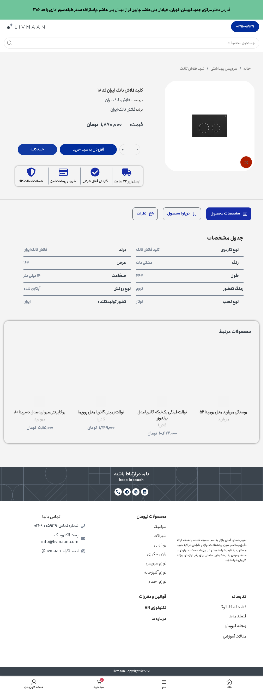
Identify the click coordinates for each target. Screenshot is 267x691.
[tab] (228, 213)
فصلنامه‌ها (237, 616)
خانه (247, 68)
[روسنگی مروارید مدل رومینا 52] (223, 368)
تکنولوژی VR (155, 608)
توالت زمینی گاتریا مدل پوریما (101, 412)
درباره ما (158, 619)
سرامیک (160, 526)
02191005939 (245, 26)
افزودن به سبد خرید (88, 149)
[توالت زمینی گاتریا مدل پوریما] (101, 368)
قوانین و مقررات (152, 596)
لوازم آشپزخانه (155, 572)
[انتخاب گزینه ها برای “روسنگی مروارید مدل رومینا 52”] (223, 401)
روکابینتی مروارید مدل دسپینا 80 (39, 412)
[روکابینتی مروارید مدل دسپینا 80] (40, 368)
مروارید (223, 419)
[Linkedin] (144, 492)
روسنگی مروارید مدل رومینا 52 (223, 412)
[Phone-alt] (118, 492)
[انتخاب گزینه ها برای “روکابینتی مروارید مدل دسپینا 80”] (39, 401)
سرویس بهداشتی (224, 68)
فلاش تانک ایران (117, 100)
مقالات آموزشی (234, 636)
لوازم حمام (157, 581)
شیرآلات (160, 536)
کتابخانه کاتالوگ (233, 607)
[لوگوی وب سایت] (26, 26)
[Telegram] (127, 492)
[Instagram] (135, 492)
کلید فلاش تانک (192, 68)
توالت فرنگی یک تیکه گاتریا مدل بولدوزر (162, 415)
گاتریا (162, 425)
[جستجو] (9, 43)
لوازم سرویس (156, 563)
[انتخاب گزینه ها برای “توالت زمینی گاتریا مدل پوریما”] (101, 401)
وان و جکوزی (156, 554)
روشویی (160, 545)
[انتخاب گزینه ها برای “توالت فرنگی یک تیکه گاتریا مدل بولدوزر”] (162, 401)
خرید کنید (37, 149)
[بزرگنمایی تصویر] (246, 162)
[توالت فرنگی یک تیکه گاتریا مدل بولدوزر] (162, 368)
